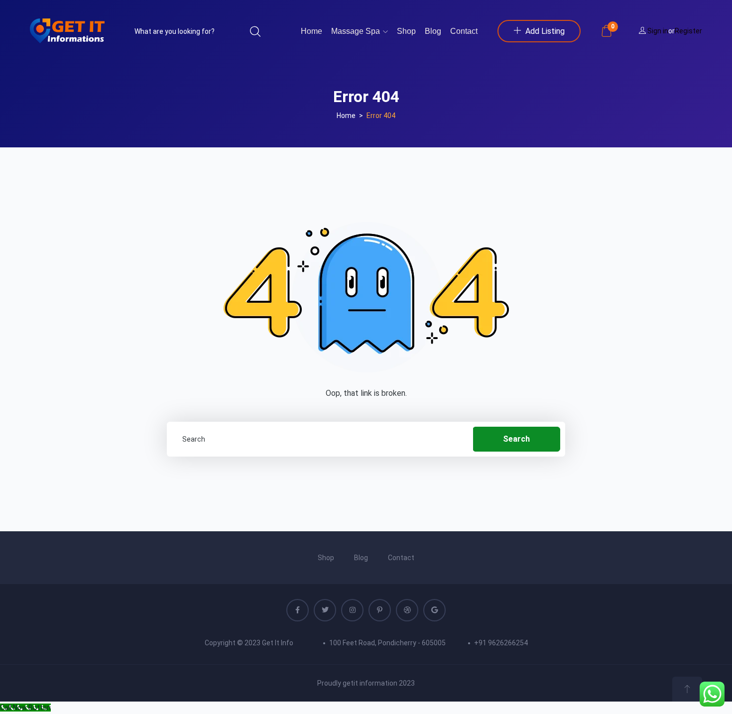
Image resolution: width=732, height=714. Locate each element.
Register (688, 31)
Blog (433, 31)
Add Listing (545, 31)
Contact (464, 31)
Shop (406, 31)
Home (311, 31)
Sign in (657, 31)
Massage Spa (356, 31)
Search (516, 439)
